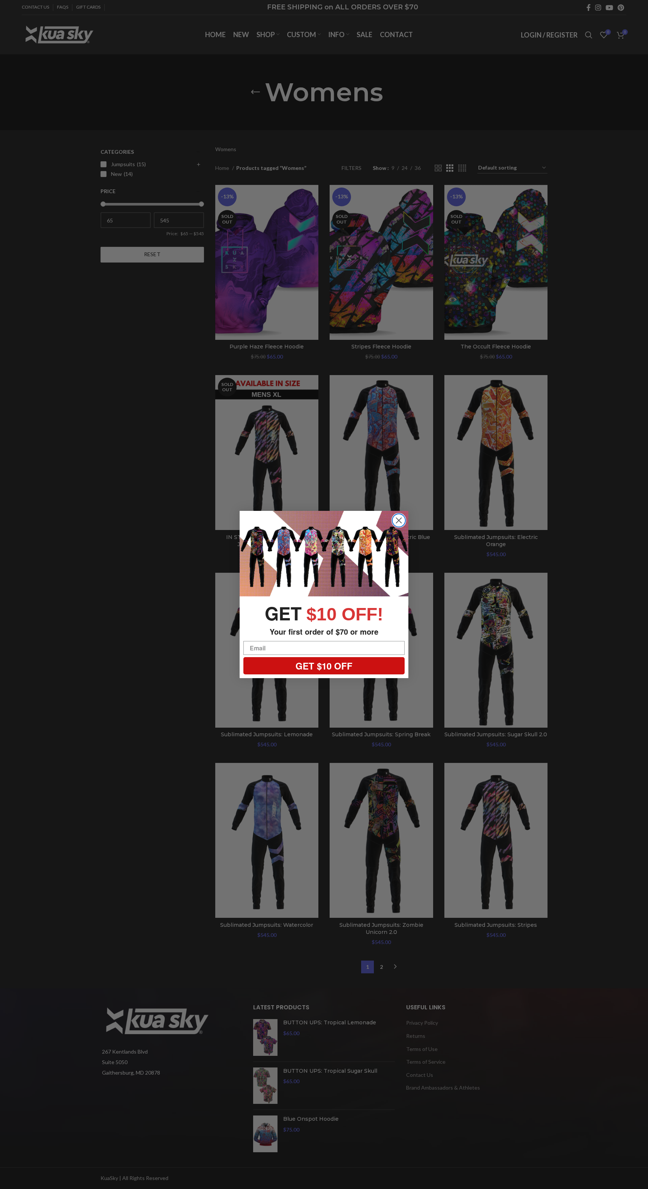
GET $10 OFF (324, 665)
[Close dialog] (398, 520)
